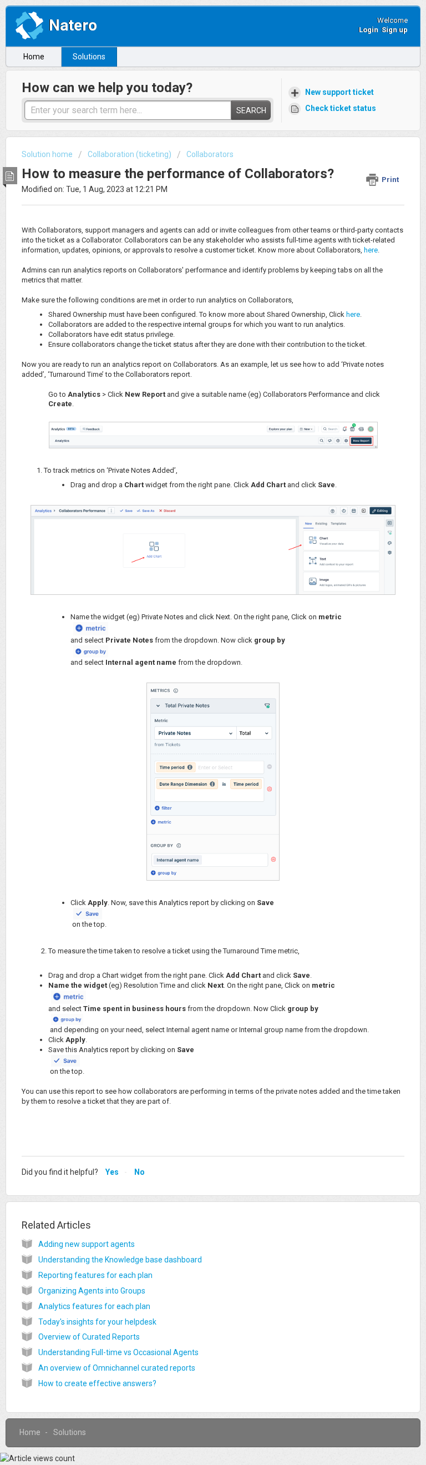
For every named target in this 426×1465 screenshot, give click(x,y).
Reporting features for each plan (95, 1275)
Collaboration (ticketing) (129, 154)
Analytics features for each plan (94, 1306)
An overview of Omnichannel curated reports (116, 1367)
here (371, 250)
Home (33, 56)
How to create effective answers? (97, 1383)
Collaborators (210, 154)
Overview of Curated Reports (89, 1336)
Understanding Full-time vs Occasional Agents (118, 1352)
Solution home (48, 154)
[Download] (192, 742)
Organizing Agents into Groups (91, 1290)
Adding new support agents (86, 1244)
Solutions (89, 56)
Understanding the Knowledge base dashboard (120, 1259)
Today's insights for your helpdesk (97, 1321)
